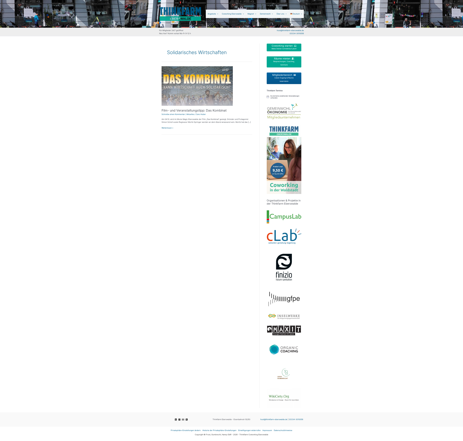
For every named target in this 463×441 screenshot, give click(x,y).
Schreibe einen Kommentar (173, 114)
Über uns (280, 14)
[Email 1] (183, 419)
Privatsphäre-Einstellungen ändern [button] (186, 430)
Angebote (212, 14)
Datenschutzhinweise (283, 430)
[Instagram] (179, 419)
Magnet (251, 14)
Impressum (267, 430)
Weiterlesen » (167, 128)
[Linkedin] (176, 419)
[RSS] (187, 419)
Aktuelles (190, 114)
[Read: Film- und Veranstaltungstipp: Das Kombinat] (197, 86)
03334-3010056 (297, 33)
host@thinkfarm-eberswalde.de (290, 30)
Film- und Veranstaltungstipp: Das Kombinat (194, 110)
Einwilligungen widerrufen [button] (249, 430)
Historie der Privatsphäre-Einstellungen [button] (219, 430)
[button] (217, 14)
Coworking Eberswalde (232, 14)
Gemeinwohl (265, 14)
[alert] (284, 97)
